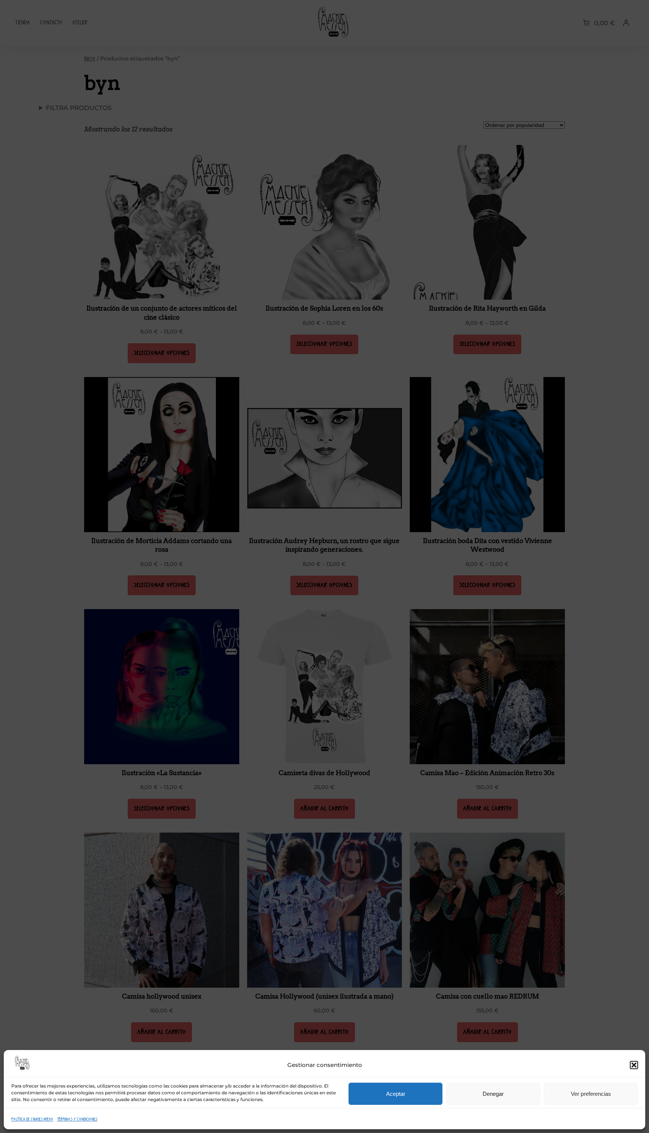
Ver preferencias (591, 1094)
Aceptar (395, 1094)
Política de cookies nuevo (32, 1119)
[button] (634, 1065)
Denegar (493, 1094)
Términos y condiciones (77, 1119)
